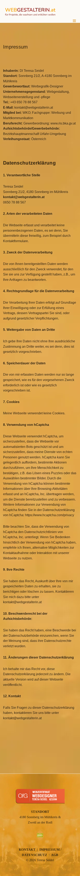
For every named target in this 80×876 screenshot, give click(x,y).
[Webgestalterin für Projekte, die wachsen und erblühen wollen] (30, 11)
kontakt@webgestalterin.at (24, 197)
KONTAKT (27, 849)
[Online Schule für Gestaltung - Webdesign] (40, 805)
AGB (54, 855)
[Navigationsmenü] (74, 21)
